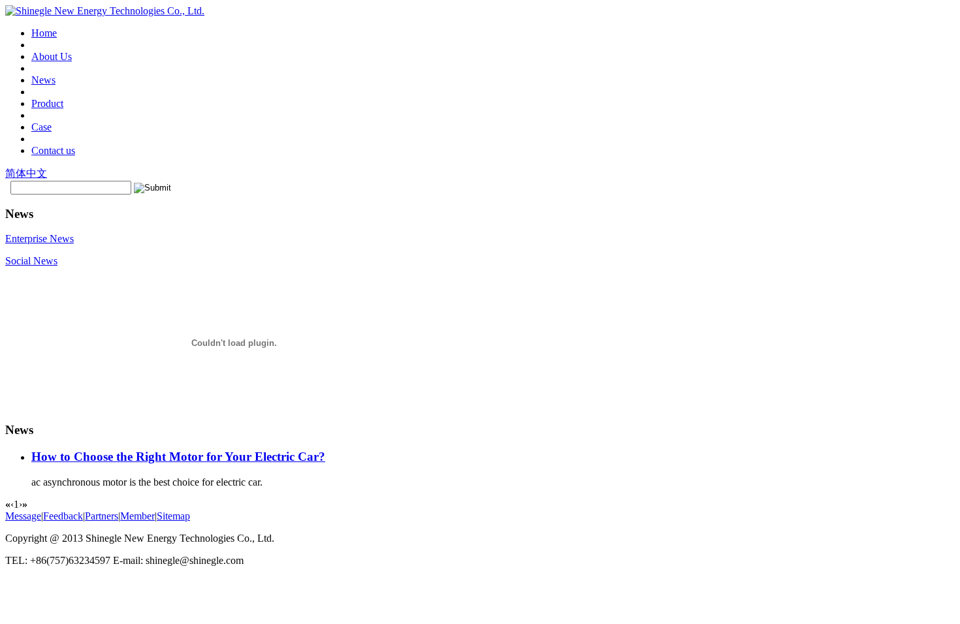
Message (23, 516)
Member (137, 516)
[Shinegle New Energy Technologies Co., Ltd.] (104, 10)
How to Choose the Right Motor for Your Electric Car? (178, 456)
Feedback (63, 516)
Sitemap (173, 516)
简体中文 (26, 173)
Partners (101, 516)
